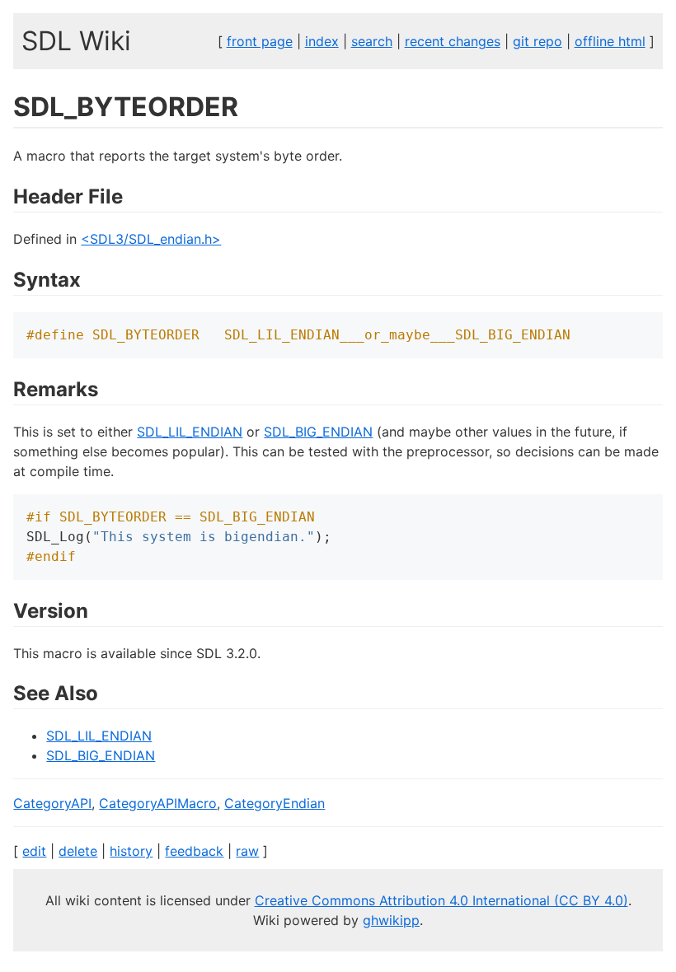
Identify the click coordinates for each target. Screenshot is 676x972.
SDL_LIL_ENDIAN (189, 431)
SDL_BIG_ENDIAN (318, 431)
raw (247, 851)
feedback (194, 851)
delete (78, 851)
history (131, 851)
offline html (610, 41)
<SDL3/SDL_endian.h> (151, 239)
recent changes (452, 41)
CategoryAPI (52, 803)
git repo (537, 41)
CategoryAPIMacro (158, 803)
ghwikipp (391, 920)
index (322, 41)
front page (260, 41)
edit (34, 851)
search (371, 41)
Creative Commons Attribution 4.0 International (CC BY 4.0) (441, 900)
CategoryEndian (274, 803)
